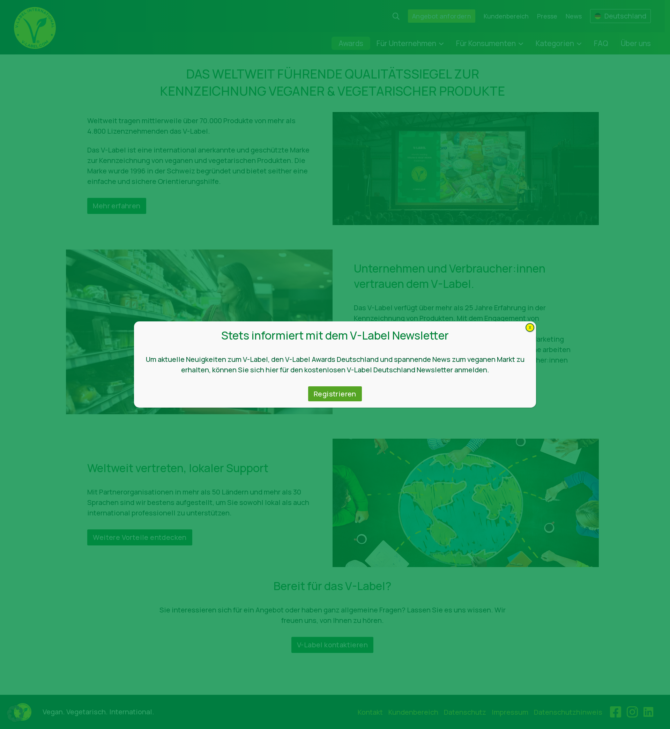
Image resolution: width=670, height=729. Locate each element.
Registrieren (335, 394)
